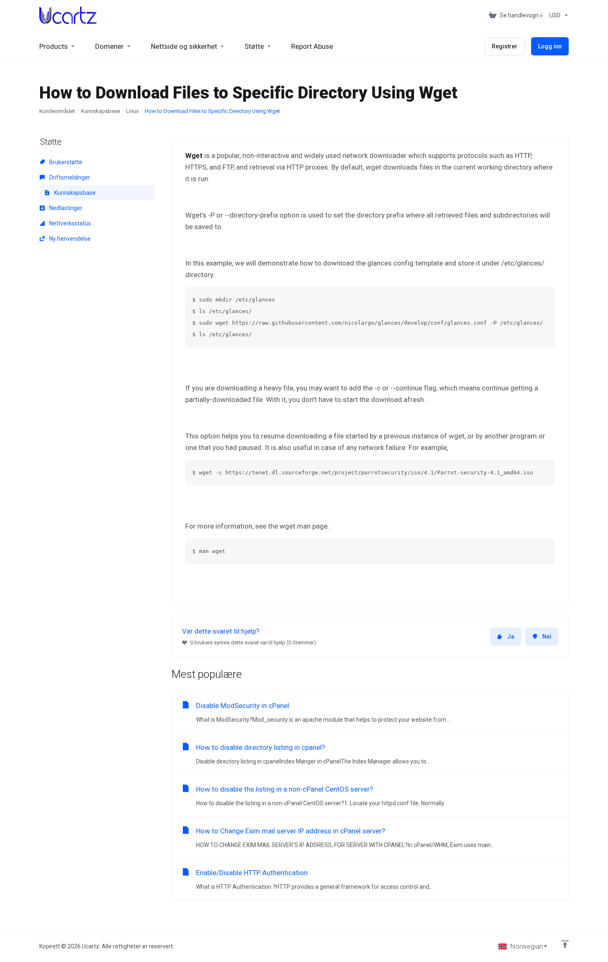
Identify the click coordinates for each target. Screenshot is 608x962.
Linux (132, 111)
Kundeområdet (57, 111)
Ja (510, 636)
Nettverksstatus (69, 223)
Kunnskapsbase (100, 111)
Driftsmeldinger (69, 177)
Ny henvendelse (69, 238)
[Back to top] (565, 944)
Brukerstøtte (65, 162)
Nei (546, 636)
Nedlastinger (65, 208)
